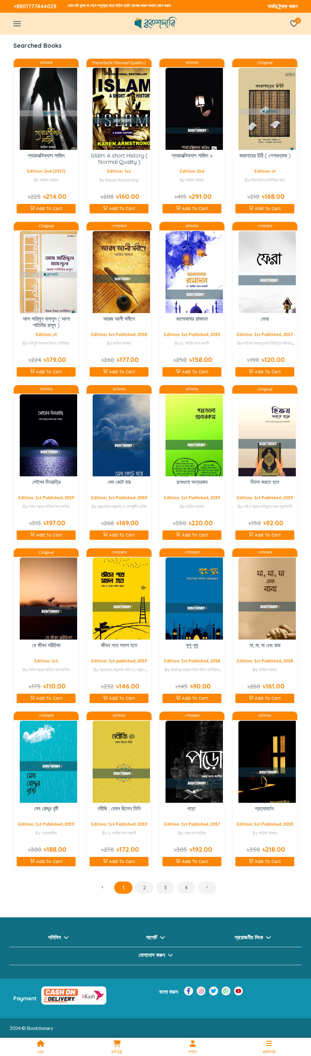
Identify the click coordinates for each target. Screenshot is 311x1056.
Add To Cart (49, 208)
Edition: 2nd (192, 171)
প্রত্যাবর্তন (265, 808)
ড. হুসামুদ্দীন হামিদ (135, 506)
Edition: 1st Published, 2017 (265, 334)
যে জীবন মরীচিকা (46, 645)
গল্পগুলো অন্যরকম (191, 481)
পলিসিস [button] (55, 937)
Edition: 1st (119, 171)
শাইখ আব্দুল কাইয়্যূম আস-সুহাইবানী (268, 506)
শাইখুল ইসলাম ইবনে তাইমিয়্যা (49, 343)
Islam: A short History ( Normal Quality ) (119, 159)
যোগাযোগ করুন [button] (152, 954)
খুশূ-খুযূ (192, 645)
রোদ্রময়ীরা (49, 832)
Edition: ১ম (265, 171)
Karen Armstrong (121, 179)
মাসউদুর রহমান (181, 669)
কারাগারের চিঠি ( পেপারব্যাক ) (265, 155)
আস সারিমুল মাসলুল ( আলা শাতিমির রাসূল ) (46, 322)
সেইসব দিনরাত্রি (46, 481)
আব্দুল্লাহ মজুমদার (109, 506)
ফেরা (265, 318)
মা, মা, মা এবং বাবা (265, 645)
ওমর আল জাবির (195, 832)
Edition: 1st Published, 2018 (119, 334)
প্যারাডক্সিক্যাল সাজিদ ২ (192, 155)
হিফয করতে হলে (265, 481)
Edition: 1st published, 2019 (119, 660)
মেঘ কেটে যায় (119, 481)
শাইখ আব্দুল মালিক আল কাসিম (49, 506)
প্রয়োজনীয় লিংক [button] (249, 937)
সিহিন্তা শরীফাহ (281, 343)
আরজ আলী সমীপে (119, 318)
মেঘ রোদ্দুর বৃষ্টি (46, 808)
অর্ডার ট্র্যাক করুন (283, 6)
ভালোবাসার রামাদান (192, 318)
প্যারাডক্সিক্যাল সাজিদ (46, 155)
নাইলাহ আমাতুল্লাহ (256, 343)
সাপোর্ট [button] (152, 937)
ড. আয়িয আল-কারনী (195, 343)
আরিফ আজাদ (49, 179)
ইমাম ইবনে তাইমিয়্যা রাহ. (268, 179)
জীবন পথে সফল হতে (119, 645)
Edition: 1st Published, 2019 (192, 334)
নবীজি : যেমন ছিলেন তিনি (119, 808)
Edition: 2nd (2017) (46, 171)
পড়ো (192, 808)
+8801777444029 (34, 6)
